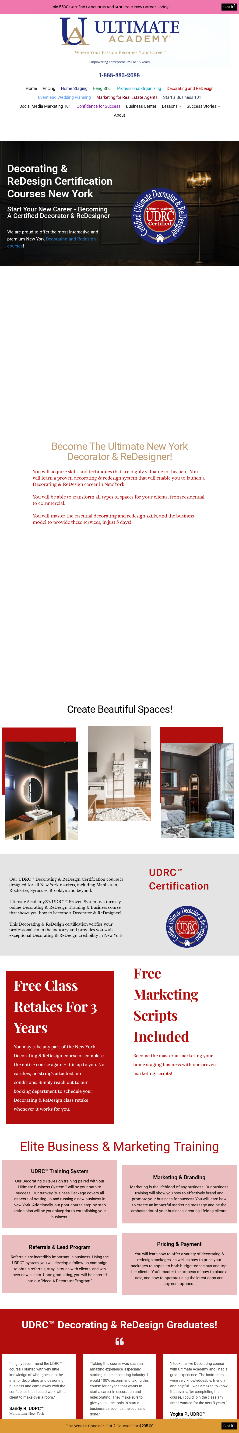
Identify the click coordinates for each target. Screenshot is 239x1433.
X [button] (234, 4)
